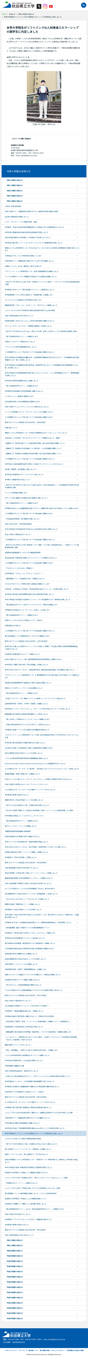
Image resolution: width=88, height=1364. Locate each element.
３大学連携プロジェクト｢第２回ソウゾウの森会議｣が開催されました (30, 539)
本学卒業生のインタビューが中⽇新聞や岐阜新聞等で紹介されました (30, 1081)
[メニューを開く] (82, 5)
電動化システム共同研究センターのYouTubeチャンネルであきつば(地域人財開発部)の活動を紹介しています (42, 249)
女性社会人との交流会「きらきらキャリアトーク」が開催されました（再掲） (33, 438)
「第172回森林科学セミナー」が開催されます (21, 386)
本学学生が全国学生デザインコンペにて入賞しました (24, 474)
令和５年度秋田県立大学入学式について (19, 315)
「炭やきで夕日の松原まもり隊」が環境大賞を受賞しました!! (27, 805)
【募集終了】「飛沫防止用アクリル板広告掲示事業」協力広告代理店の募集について (35, 443)
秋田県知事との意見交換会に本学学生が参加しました (24, 1027)
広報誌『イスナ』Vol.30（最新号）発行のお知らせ (23, 266)
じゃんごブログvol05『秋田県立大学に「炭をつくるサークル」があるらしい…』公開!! (36, 1178)
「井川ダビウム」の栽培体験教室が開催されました (23, 985)
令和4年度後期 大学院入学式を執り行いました (21, 868)
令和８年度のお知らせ (15, 180)
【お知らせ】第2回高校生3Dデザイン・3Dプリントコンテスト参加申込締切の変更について (38, 1076)
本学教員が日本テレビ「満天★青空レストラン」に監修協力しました (30, 289)
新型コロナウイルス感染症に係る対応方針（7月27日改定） (26, 995)
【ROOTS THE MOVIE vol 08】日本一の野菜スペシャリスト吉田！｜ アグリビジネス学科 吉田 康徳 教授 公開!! (42, 283)
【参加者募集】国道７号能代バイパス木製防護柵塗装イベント (27, 927)
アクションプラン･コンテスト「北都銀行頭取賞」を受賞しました (28, 326)
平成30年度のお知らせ (15, 1256)
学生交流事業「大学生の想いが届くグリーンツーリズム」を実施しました (31, 873)
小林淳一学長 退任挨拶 (13, 206)
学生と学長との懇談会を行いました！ (18, 534)
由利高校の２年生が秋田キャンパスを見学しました (23, 909)
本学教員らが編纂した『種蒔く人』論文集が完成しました (26, 1204)
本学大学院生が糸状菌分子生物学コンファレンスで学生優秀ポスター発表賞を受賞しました (38, 599)
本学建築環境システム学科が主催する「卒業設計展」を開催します (29, 295)
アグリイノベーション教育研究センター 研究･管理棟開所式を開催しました (32, 271)
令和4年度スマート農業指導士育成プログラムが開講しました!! (27, 1118)
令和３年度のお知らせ (15, 1240)
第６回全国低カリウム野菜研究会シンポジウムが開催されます (27, 636)
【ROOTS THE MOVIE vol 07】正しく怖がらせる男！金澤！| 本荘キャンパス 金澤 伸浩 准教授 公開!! (41, 331)
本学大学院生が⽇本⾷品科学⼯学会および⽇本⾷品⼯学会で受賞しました (31, 529)
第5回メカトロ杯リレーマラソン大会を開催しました (24, 688)
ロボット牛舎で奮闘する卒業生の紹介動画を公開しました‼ (26, 498)
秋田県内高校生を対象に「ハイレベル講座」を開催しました (26, 852)
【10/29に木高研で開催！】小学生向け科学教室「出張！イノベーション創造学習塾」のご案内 (39, 810)
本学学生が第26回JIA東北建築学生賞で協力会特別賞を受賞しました (29, 594)
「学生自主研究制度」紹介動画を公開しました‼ (22, 519)
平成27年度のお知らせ (15, 1271)
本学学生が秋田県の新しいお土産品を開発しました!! (24, 1060)
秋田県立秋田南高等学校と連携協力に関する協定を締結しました (28, 683)
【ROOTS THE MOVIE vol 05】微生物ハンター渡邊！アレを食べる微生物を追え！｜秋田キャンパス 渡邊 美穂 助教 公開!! (42, 546)
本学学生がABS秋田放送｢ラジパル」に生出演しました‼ (25, 938)
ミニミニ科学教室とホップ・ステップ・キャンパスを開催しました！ (30, 412)
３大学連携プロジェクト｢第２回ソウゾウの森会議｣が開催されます (29, 563)
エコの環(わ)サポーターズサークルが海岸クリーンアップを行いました (30, 789)
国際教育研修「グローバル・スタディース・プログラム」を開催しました (31, 305)
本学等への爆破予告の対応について (17, 479)
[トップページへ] (16, 1334)
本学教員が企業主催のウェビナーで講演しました (22, 654)
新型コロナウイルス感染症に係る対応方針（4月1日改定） (26, 1230)
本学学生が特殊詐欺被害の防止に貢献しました (21, 380)
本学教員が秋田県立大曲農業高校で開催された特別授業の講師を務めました (32, 1086)
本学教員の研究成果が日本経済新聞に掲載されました (24, 391)
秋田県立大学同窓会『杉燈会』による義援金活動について (26, 1198)
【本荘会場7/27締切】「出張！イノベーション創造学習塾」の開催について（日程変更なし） (38, 1021)
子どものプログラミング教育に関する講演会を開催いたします (27, 584)
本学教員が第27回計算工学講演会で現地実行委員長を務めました (28, 1107)
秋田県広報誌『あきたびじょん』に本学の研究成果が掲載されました (30, 321)
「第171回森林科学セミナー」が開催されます (21, 503)
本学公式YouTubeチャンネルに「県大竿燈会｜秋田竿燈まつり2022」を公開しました (35, 847)
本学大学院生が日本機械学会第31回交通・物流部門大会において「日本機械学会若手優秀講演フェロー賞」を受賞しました (42, 366)
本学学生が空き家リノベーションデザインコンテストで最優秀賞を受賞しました (34, 243)
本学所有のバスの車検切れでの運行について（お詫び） (25, 1092)
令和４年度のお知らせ (26, 14)
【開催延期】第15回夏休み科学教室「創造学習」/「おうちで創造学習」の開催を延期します (38, 1032)
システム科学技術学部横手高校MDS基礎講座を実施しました (26, 758)
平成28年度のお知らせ (15, 1266)
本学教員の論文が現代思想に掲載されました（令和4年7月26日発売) (29, 1016)
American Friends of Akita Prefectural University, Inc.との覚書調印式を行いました (35, 763)
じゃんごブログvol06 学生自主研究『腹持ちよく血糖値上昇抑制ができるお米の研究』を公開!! (39, 1112)
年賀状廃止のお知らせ (13, 625)
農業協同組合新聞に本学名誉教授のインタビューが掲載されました (29, 878)
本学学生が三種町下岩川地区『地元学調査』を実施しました (26, 664)
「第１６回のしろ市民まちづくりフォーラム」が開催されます (27, 719)
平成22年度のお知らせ (15, 1297)
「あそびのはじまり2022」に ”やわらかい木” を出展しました (27, 899)
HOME (4, 14)
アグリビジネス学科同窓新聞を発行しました (21, 347)
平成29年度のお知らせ (15, 1261)
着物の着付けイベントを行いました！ (18, 1045)
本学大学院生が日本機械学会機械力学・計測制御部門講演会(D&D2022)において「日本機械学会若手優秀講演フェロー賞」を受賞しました (42, 358)
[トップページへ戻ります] (18, 3)
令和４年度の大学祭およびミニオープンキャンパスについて (26, 784)
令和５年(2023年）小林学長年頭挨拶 (18, 524)
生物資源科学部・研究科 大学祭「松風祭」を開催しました (26, 703)
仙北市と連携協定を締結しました (17, 217)
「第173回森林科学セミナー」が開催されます (21, 336)
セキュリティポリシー (58, 1350)
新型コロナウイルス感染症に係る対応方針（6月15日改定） (26, 1097)
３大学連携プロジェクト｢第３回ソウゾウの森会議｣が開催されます (29, 513)
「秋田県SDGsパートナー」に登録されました (21, 1183)
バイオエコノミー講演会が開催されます (19, 396)
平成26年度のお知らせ (15, 1277)
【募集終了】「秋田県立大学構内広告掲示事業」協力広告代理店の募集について (33, 453)
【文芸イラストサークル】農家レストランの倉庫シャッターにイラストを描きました (35, 698)
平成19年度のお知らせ (15, 1313)
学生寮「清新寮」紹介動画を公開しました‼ (20, 469)
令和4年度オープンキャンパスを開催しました (21, 964)
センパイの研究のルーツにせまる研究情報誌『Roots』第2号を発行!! (30, 888)
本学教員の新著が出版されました (17, 795)
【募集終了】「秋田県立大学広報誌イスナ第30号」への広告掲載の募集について (33, 448)
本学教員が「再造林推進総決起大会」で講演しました (24, 1011)
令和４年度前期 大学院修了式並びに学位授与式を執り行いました (28, 883)
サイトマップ (23, 1350)
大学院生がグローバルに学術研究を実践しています (23, 256)
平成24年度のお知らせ (15, 1287)
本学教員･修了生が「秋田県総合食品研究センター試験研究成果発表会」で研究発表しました (38, 922)
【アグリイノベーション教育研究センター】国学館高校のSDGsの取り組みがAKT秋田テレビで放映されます (42, 676)
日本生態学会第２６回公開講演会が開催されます (22, 401)
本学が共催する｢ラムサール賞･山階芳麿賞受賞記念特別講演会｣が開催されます (33, 659)
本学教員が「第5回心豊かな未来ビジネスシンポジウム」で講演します (30, 933)
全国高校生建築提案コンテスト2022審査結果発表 (23, 552)
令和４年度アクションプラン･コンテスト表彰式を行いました (27, 407)
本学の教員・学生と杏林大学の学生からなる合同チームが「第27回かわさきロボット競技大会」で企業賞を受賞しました (42, 915)
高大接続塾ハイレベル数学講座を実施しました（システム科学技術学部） (31, 1193)
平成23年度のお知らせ (15, 1292)
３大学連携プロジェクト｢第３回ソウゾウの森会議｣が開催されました (30, 459)
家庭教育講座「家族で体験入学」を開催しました (22, 774)
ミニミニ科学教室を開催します (16, 493)
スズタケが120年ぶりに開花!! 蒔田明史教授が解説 (23, 1138)
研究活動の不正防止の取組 (75, 1350)
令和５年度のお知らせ (15, 196)
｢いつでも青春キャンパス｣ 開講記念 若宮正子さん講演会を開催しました (31, 276)
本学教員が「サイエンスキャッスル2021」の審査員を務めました (28, 1219)
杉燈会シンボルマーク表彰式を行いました (20, 341)
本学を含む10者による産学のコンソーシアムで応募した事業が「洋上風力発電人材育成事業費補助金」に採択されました (42, 647)
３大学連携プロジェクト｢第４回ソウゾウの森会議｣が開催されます (29, 417)
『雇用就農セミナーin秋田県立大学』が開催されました (25, 578)
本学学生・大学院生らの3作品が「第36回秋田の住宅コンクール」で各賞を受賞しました (37, 589)
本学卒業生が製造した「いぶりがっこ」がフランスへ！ (25, 815)
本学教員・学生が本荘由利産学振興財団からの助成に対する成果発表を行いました (34, 227)
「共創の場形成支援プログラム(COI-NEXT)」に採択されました (27, 724)
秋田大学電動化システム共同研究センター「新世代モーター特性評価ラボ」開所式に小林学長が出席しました (42, 1160)
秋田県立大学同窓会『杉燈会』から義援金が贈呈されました (26, 1172)
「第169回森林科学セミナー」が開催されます (21, 693)
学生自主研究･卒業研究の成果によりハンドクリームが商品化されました (31, 558)
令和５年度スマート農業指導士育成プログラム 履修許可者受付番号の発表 (31, 211)
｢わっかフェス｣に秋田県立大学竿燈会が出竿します (23, 300)
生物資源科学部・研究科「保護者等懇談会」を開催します (26, 969)
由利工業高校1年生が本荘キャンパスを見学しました (24, 753)
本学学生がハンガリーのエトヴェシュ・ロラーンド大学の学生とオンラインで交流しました (37, 709)
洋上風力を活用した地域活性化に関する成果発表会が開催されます (29, 748)
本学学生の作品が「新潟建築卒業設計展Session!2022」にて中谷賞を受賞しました (35, 1128)
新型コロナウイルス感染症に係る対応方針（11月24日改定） (27, 641)
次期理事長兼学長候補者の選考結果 (17, 831)
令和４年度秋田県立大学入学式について (19, 1235)
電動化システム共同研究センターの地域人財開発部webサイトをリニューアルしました (36, 433)
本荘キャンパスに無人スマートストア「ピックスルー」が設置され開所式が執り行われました (38, 779)
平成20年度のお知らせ (15, 1308)
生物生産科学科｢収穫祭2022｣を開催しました (21, 954)
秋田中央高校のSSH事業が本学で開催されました (22, 836)
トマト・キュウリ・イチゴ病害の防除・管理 (21, 222)
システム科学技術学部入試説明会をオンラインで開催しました (27, 1055)
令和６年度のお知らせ (15, 190)
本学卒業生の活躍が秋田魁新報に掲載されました (22, 1123)
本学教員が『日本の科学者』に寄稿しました (21, 857)
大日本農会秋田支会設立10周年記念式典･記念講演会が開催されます (29, 948)
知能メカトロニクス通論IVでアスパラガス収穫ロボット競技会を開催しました (33, 974)
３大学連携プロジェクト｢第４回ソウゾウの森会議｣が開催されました (30, 352)
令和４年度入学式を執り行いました (17, 1214)
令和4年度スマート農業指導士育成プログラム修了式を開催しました (29, 261)
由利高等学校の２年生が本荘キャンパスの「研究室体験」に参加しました (31, 894)
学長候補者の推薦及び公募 (14, 1066)
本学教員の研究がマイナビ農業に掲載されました (22, 980)
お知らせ (12, 14)
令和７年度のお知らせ (15, 185)
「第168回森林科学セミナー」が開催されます (21, 821)
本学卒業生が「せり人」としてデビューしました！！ (24, 573)
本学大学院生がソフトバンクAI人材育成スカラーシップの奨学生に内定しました (34, 1133)
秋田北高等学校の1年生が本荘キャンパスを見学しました (25, 959)
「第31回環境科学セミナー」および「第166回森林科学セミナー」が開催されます (34, 1209)
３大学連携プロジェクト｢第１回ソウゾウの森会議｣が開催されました (30, 631)
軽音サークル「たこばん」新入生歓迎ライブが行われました (26, 1154)
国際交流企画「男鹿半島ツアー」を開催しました (22, 904)
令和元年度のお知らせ (15, 1251)
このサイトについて (10, 1350)
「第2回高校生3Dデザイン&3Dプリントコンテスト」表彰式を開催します (31, 604)
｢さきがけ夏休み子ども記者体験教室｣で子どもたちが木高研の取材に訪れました (34, 990)
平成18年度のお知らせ (15, 1318)
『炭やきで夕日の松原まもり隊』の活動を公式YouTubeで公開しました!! (31, 1144)
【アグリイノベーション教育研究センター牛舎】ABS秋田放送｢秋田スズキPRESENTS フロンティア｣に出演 (42, 736)
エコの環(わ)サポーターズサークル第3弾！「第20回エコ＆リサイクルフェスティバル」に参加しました (42, 769)
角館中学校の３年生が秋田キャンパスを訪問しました (24, 800)
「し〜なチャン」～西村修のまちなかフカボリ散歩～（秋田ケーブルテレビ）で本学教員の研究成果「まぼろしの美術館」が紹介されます (41, 1038)
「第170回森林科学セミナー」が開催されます (21, 615)
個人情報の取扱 (45, 1350)
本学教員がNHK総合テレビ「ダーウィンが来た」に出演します (27, 610)
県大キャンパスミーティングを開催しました (21, 826)
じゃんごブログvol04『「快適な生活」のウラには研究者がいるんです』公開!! (32, 1188)
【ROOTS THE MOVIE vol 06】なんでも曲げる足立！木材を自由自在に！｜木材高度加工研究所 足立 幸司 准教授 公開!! (42, 486)
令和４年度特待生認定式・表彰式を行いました (21, 1071)
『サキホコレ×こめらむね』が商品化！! (19, 568)
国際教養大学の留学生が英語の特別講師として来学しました (26, 714)
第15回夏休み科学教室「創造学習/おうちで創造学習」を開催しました (30, 943)
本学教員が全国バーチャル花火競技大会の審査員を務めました (27, 729)
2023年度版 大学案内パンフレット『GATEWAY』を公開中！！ (27, 1006)
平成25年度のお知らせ (15, 1282)
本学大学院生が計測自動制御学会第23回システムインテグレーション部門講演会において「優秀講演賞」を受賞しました (42, 374)
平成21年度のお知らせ (15, 1303)
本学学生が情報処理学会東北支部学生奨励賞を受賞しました (26, 232)
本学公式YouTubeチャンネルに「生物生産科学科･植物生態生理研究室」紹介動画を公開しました (40, 670)
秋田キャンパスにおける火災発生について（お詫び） (24, 620)
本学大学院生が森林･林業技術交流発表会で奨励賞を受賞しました (28, 1167)
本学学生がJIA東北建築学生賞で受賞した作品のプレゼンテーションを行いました (34, 464)
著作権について (33, 1350)
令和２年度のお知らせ (15, 1245)
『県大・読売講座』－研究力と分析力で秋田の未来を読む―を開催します (31, 1050)
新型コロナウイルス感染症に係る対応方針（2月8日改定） (26, 422)
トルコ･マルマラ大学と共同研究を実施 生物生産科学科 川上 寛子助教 (30, 310)
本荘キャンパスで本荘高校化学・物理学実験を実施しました (26, 842)
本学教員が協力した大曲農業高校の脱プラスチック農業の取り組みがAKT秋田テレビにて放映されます (42, 508)
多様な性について (11, 427)
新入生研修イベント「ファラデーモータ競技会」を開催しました (28, 1149)
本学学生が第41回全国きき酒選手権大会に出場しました (25, 742)
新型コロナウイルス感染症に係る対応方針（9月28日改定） (26, 862)
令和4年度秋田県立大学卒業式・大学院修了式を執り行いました (28, 237)
